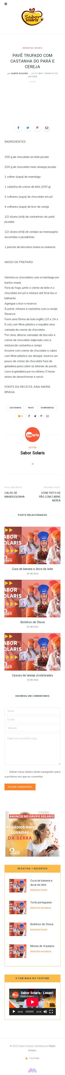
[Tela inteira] (51, 1011)
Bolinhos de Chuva (32, 622)
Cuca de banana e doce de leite (32, 569)
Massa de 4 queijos (42, 946)
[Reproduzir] (14, 1011)
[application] (32, 1002)
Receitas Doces (32, 48)
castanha (15, 408)
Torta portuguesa (41, 902)
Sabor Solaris (19, 73)
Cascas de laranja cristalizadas (32, 675)
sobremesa (47, 408)
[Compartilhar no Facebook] (18, 127)
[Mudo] (45, 1011)
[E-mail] (46, 127)
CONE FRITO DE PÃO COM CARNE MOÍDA (49, 496)
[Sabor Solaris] (32, 17)
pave (31, 408)
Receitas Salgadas (40, 908)
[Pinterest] (37, 127)
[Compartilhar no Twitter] (27, 127)
